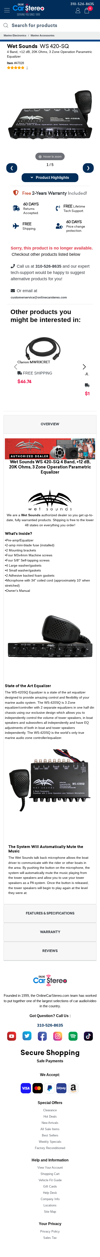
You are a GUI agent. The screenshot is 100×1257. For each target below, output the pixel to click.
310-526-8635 (82, 4)
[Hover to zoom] (50, 118)
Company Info (50, 1199)
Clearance (50, 1110)
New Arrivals (50, 1123)
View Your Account (50, 1167)
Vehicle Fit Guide (50, 1180)
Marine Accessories (42, 35)
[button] (15, 366)
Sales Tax (50, 1238)
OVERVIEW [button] (50, 424)
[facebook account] (42, 1035)
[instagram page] (57, 1035)
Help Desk (50, 1193)
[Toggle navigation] (6, 10)
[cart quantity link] (86, 10)
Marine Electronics (15, 35)
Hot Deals (50, 1116)
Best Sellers (50, 1135)
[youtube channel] (11, 1035)
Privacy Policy (50, 1231)
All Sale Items (50, 1129)
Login (77, 11)
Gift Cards (50, 1186)
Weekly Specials (50, 1141)
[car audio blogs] (73, 1035)
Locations (50, 1205)
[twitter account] (27, 1035)
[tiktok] (88, 1035)
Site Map (50, 1211)
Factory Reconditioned (50, 1148)
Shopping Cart (50, 1174)
